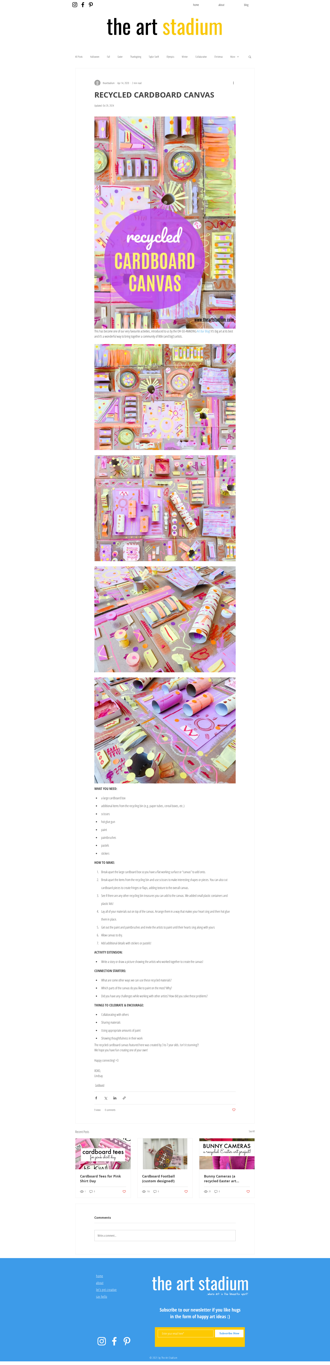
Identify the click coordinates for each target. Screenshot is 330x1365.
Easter (120, 56)
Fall (108, 56)
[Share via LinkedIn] (115, 1098)
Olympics (170, 56)
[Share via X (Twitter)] (105, 1098)
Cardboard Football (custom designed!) (158, 1178)
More (232, 56)
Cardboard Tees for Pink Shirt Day (100, 1178)
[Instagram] (74, 4)
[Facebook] (82, 4)
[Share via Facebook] (96, 1098)
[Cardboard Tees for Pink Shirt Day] (103, 1153)
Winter (185, 56)
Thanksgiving (135, 56)
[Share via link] (124, 1098)
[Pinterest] (90, 4)
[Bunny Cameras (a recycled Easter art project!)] (227, 1153)
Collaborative (201, 56)
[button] (250, 56)
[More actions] (233, 83)
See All (252, 1131)
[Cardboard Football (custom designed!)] (165, 1153)
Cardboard (99, 1085)
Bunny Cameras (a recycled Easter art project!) (220, 1178)
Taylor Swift (154, 56)
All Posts (78, 56)
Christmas (218, 56)
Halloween (94, 56)
